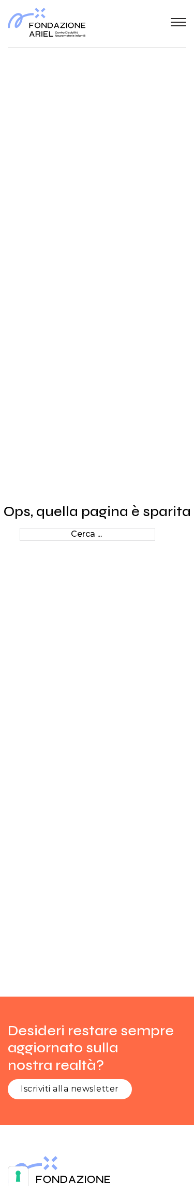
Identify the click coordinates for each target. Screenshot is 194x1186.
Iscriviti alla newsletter (70, 1089)
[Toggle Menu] (178, 22)
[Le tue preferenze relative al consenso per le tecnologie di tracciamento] (18, 1176)
